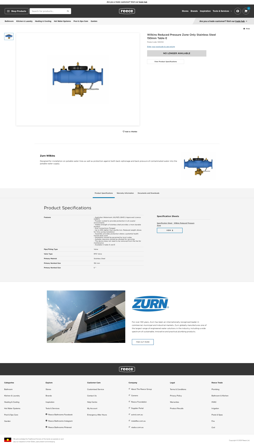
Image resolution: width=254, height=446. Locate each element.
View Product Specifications (165, 62)
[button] (137, 79)
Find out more (142, 342)
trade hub (143, 2)
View (168, 230)
